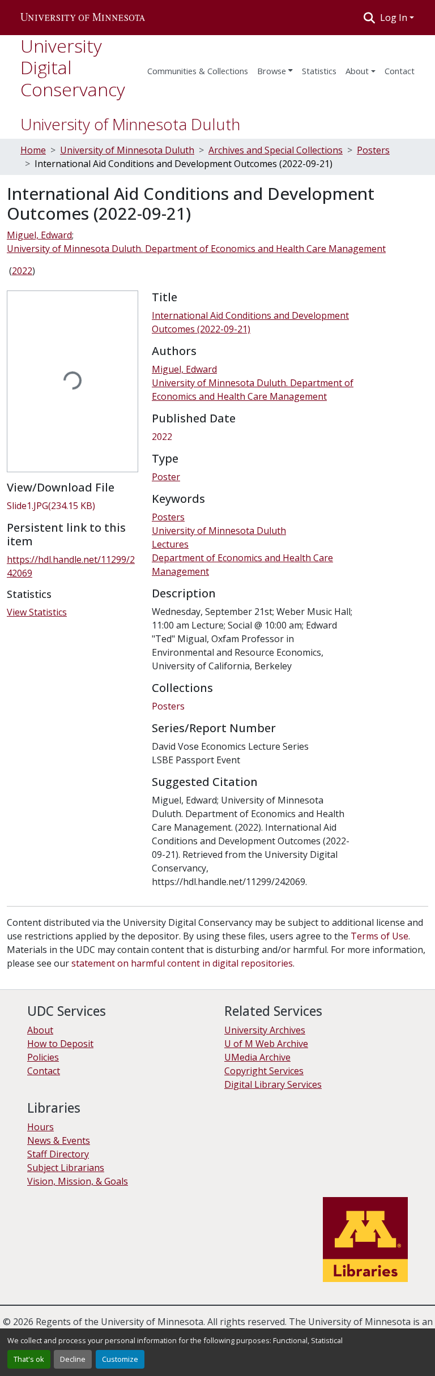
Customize (120, 1359)
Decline (73, 1359)
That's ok (29, 1359)
